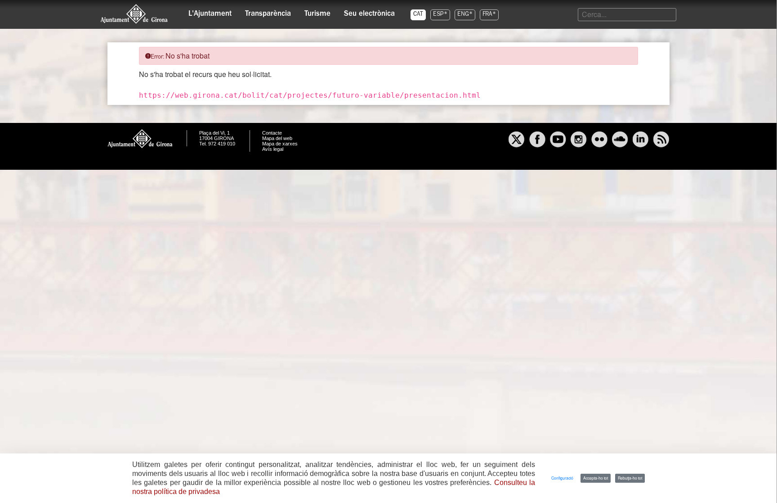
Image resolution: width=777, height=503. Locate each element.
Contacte (272, 133)
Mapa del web (277, 138)
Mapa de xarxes (280, 143)
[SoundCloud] (620, 140)
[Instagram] (579, 140)
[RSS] (661, 140)
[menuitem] (210, 12)
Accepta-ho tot (595, 477)
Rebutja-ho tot (630, 477)
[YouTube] (558, 140)
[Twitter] (517, 140)
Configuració (562, 477)
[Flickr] (599, 140)
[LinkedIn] (641, 140)
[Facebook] (537, 140)
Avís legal (272, 149)
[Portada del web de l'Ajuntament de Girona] (134, 14)
